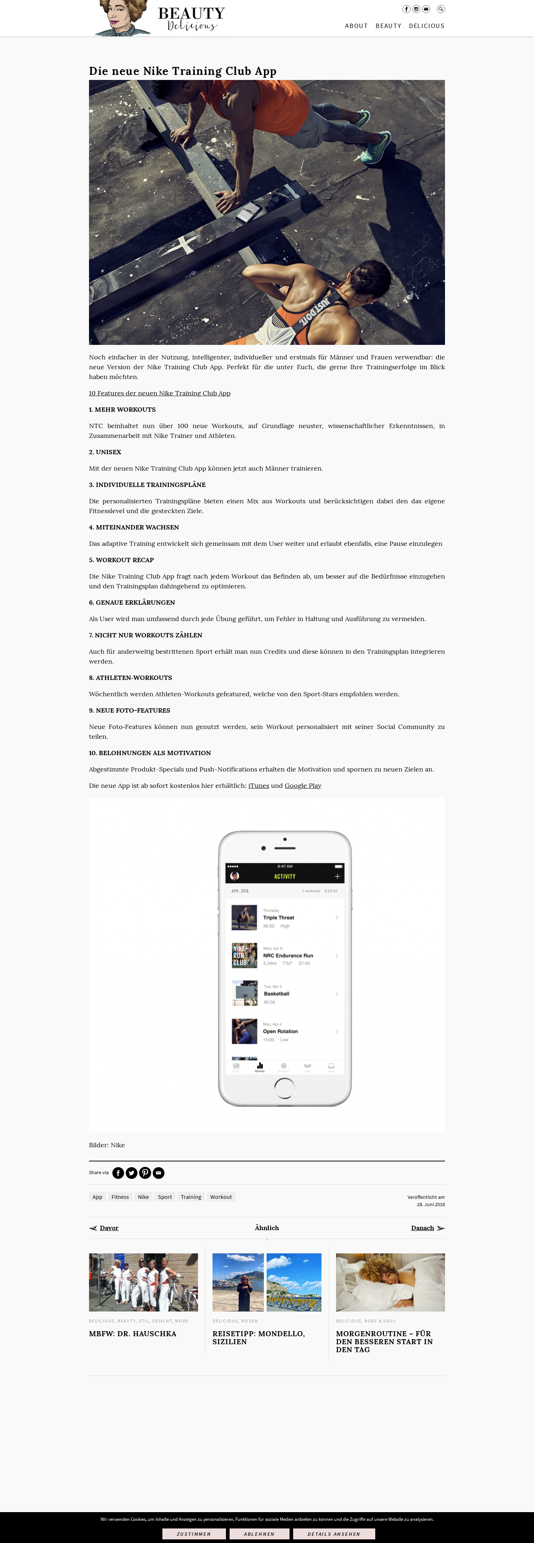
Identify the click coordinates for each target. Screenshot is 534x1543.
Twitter (132, 1173)
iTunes (258, 785)
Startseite (158, 18)
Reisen (249, 1321)
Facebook (406, 9)
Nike (143, 1196)
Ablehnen (259, 1534)
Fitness (120, 1196)
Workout (221, 1196)
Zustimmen (194, 1534)
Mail (426, 9)
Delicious (427, 25)
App (97, 1196)
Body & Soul (380, 1321)
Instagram (416, 9)
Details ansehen (334, 1534)
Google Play (303, 785)
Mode (182, 1321)
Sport (165, 1196)
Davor (109, 1228)
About (356, 25)
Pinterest (145, 1173)
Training (191, 1196)
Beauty (389, 25)
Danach (422, 1228)
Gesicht (162, 1321)
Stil (144, 1321)
